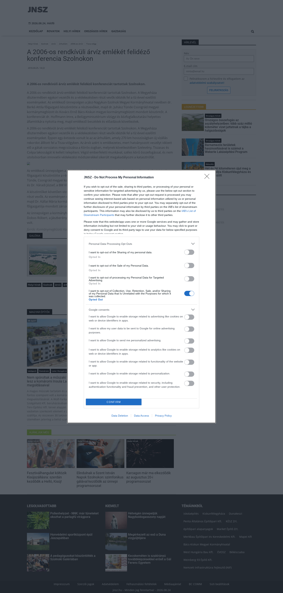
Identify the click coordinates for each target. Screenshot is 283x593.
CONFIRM (114, 402)
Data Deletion (119, 415)
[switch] (189, 252)
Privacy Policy (163, 415)
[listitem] (141, 244)
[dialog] (141, 296)
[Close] (208, 177)
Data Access (141, 415)
